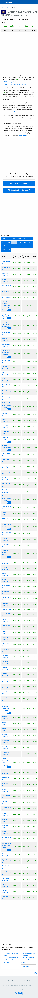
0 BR (13, 256)
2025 (9, 249)
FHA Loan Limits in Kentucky (18, 190)
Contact (19, 983)
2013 (9, 242)
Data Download (26, 981)
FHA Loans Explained (12, 958)
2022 (24, 246)
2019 (9, 246)
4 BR (34, 256)
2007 (9, 238)
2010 (24, 238)
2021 (19, 246)
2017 (30, 242)
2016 (24, 242)
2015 (19, 242)
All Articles (25, 966)
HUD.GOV (10, 987)
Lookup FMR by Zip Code (18, 183)
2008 (14, 238)
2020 (14, 246)
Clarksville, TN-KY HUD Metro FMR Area (14, 84)
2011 (30, 238)
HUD (14, 112)
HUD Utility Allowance (28, 958)
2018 (3, 246)
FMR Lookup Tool (16, 981)
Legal (32, 981)
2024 (3, 249)
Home (3, 7)
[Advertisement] (19, 53)
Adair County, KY (9, 82)
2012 (3, 242)
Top (36, 973)
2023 (30, 246)
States (8, 7)
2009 (19, 238)
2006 (3, 238)
